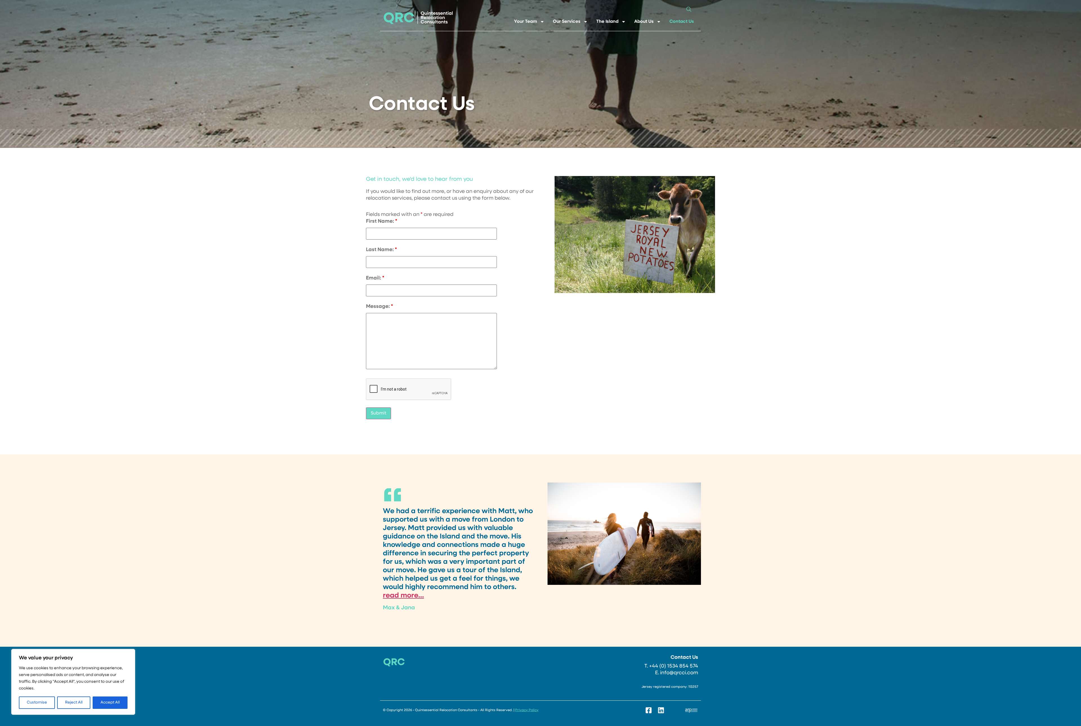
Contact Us (681, 21)
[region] (73, 682)
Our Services (566, 21)
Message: (379, 306)
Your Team (525, 21)
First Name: (381, 221)
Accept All (110, 702)
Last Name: (381, 249)
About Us (644, 21)
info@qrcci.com (679, 673)
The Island (607, 21)
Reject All (73, 702)
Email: (375, 278)
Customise (37, 702)
